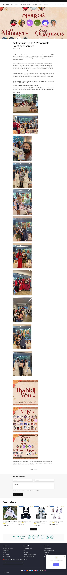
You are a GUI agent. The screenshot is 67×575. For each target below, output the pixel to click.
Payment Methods (6, 550)
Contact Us (46, 552)
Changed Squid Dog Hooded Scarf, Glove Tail (10, 522)
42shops (7, 572)
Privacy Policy (6, 554)
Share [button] (15, 51)
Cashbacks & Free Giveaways (30, 554)
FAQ (24, 550)
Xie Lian (51, 66)
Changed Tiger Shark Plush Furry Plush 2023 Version (40, 522)
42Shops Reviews (48, 548)
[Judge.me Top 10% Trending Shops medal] (51, 537)
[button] (28, 4)
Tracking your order (28, 548)
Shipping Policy (6, 552)
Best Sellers (26, 552)
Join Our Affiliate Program (29, 556)
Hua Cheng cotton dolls (20, 68)
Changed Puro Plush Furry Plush (24, 521)
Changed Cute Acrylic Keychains (56, 521)
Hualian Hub (27, 56)
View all (33, 529)
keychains (40, 68)
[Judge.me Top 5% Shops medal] (47, 537)
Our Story (46, 554)
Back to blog (34, 469)
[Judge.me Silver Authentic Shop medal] (42, 537)
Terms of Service (6, 556)
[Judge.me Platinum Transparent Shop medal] (33, 537)
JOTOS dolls (34, 68)
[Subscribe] (22, 563)
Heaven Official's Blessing (27, 66)
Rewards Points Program (49, 550)
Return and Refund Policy (8, 548)
